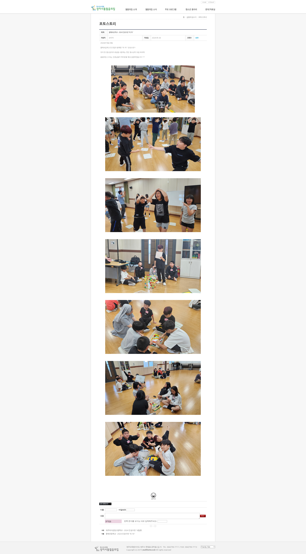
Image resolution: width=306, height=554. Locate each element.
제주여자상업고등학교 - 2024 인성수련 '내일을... (124, 530)
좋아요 (153, 499)
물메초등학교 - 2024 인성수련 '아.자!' (120, 534)
